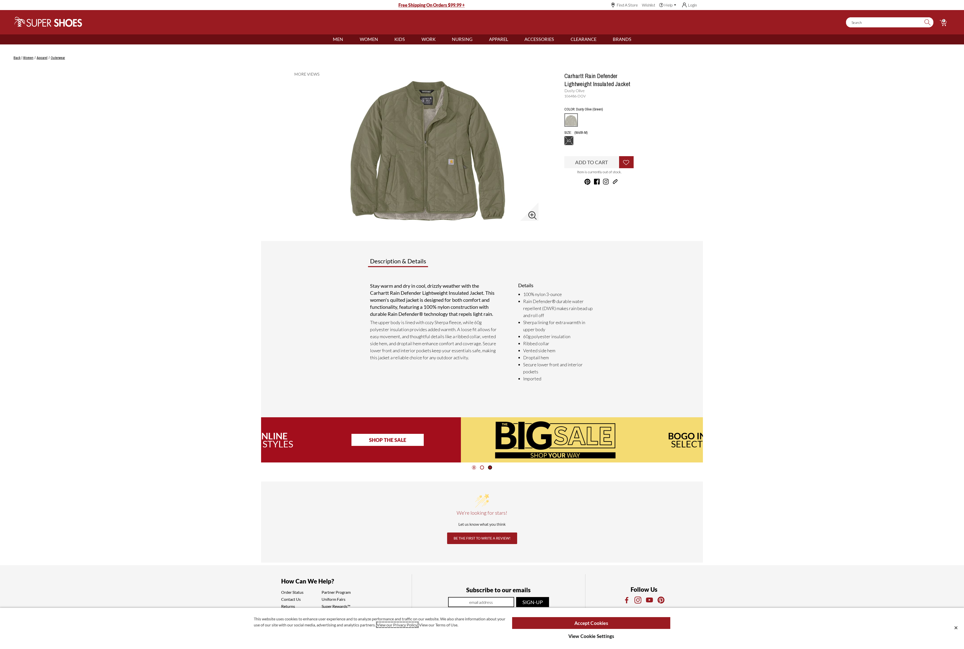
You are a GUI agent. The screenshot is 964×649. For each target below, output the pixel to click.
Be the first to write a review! (482, 538)
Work (428, 39)
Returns (288, 606)
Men (338, 39)
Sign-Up (532, 602)
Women (369, 39)
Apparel (498, 39)
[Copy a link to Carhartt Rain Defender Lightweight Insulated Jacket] (615, 182)
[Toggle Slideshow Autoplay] (474, 467)
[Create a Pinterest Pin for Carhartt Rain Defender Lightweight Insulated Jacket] (587, 182)
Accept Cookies (591, 623)
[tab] (414, 263)
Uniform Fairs (333, 599)
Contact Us (291, 599)
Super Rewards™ (336, 606)
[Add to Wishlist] (626, 162)
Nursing (462, 39)
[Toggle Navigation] (347, 39)
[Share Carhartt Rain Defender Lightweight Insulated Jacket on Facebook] (596, 182)
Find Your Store (629, 440)
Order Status (292, 592)
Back (17, 57)
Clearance (583, 39)
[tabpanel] (483, 332)
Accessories (539, 39)
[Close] (955, 627)
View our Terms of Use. (438, 624)
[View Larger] (532, 215)
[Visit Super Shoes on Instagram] (606, 182)
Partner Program (336, 592)
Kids (399, 39)
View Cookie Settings (591, 636)
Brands (622, 39)
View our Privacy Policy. (397, 624)
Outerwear (58, 57)
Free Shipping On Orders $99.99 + (431, 5)
